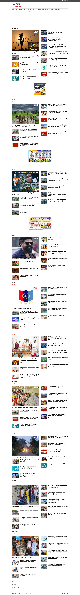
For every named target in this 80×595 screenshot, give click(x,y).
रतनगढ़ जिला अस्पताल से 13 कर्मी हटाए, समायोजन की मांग (28, 525)
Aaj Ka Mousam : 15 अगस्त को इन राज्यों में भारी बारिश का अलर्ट (29, 211)
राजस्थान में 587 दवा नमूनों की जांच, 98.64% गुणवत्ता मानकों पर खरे (57, 558)
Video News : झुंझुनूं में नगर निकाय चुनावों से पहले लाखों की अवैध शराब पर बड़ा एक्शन (57, 401)
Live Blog (20, 9)
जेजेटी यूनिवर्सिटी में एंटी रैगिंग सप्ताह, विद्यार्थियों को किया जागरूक (29, 318)
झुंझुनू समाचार (14, 381)
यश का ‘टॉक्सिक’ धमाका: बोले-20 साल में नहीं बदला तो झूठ (24, 258)
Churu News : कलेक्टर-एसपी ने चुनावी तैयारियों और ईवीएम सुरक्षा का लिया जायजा (56, 493)
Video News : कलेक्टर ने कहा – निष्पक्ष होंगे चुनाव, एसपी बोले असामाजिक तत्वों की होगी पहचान (58, 52)
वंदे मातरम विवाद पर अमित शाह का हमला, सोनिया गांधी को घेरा (29, 368)
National (46, 9)
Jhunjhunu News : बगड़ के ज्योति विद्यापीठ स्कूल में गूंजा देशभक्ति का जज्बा (57, 309)
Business (50, 11)
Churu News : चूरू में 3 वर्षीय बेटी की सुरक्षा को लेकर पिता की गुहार (29, 70)
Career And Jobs (57, 9)
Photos (17, 9)
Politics (29, 9)
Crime (33, 9)
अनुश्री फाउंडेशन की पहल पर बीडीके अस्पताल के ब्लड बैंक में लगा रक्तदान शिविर (58, 544)
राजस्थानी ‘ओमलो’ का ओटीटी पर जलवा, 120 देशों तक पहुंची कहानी (29, 269)
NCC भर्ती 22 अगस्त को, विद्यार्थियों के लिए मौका (21, 308)
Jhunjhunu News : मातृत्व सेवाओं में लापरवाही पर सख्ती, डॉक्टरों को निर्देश (28, 561)
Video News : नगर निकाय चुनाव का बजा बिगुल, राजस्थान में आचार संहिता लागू (57, 105)
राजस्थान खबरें (14, 99)
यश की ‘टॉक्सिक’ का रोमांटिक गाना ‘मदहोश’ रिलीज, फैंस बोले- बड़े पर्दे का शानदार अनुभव (56, 266)
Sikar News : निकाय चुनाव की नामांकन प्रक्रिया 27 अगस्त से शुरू (28, 77)
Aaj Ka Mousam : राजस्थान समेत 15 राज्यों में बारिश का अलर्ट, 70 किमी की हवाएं (29, 204)
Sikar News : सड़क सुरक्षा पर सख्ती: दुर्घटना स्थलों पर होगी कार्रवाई (57, 59)
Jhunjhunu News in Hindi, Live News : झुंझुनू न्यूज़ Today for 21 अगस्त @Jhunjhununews (57, 416)
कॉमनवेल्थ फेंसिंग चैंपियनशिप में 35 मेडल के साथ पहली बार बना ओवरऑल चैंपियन (57, 344)
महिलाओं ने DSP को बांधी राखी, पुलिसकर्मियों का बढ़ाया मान (57, 514)
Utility (34, 11)
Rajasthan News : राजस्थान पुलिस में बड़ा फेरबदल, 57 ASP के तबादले (57, 112)
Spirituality (41, 11)
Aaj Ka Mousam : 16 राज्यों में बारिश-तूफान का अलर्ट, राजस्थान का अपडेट (29, 197)
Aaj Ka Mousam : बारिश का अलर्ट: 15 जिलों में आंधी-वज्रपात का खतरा (29, 56)
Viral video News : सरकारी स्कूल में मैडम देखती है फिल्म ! (57, 302)
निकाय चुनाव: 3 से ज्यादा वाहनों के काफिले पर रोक (58, 464)
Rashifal (26, 11)
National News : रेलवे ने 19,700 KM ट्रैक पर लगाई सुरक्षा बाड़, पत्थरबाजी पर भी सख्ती (57, 351)
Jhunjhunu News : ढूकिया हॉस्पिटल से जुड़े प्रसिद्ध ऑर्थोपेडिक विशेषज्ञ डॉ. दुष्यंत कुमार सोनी (57, 551)
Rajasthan (30, 11)
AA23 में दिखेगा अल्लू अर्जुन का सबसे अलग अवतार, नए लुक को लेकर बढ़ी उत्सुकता (57, 252)
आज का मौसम (14, 167)
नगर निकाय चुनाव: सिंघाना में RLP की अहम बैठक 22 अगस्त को (58, 408)
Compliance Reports (15, 590)
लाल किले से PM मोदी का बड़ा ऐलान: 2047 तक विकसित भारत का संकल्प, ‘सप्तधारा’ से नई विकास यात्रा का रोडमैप (29, 376)
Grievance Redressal (15, 588)
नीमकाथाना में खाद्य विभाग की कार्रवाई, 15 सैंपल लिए (22, 557)
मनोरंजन (13, 232)
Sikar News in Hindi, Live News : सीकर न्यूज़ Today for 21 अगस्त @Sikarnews (28, 475)
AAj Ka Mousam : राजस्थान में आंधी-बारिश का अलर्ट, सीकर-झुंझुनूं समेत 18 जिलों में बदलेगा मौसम (25, 125)
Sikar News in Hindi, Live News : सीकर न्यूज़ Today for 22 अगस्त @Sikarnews (56, 32)
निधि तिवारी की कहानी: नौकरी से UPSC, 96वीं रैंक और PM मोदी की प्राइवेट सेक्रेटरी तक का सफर (57, 338)
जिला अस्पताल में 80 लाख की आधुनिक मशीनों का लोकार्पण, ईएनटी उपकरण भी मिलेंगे (58, 565)
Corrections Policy (15, 587)
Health (20, 11)
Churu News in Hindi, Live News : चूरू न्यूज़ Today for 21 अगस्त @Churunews (57, 501)
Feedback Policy (15, 585)
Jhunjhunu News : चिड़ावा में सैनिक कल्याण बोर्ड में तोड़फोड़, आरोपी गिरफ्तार (58, 394)
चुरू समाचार (14, 480)
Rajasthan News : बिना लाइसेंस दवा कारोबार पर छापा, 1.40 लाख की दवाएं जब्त (58, 73)
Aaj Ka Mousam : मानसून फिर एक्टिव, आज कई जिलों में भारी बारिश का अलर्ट (57, 186)
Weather (39, 9)
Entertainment (15, 11)
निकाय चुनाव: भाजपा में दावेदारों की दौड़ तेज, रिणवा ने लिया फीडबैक (58, 507)
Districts (25, 9)
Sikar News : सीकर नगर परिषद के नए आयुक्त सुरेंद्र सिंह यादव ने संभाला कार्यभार (58, 437)
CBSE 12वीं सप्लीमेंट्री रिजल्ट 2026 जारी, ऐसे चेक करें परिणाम (58, 358)
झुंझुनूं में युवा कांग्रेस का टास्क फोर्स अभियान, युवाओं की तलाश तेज (28, 411)
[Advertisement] (39, 18)
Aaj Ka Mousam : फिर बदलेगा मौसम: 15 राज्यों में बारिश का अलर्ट (29, 137)
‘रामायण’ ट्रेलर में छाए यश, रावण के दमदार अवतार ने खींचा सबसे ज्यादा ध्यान (57, 259)
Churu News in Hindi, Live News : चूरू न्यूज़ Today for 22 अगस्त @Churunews (57, 39)
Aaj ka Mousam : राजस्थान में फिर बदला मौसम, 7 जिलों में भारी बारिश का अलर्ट (57, 200)
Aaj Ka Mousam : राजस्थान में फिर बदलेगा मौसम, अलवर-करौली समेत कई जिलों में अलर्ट (57, 125)
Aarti (22, 11)
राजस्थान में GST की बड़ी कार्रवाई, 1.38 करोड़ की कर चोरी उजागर (57, 118)
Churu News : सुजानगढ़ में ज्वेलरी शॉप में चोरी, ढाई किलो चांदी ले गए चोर (25, 507)
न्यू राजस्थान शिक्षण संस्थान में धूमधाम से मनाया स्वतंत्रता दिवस (57, 295)
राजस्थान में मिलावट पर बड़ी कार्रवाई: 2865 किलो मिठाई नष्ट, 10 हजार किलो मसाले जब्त (28, 130)
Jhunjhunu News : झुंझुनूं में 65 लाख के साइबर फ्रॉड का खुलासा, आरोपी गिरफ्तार (29, 418)
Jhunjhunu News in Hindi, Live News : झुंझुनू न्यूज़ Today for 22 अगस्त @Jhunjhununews (57, 46)
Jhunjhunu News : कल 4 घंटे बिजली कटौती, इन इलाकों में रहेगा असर (24, 52)
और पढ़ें (13, 101)
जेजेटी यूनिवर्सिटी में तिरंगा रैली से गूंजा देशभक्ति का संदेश (58, 315)
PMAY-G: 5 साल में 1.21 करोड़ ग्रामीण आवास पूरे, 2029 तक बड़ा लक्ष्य (58, 365)
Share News (14, 584)
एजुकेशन (13, 282)
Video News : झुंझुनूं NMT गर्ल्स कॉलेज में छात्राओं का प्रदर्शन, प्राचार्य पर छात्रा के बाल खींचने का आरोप (29, 313)
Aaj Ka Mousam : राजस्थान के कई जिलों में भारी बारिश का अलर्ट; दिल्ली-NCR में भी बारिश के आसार (57, 194)
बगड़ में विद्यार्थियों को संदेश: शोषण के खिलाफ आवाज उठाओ (28, 325)
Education (46, 11)
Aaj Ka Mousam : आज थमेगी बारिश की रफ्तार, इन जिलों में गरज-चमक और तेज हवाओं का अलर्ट (57, 173)
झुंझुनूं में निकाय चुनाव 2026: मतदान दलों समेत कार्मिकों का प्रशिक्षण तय (29, 63)
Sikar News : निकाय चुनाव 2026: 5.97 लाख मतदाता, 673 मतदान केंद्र (57, 443)
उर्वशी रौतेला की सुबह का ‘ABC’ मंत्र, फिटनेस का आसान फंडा (29, 276)
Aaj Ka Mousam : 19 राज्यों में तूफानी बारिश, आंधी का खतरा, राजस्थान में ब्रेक (25, 193)
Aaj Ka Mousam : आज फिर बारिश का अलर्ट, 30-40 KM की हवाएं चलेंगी (58, 179)
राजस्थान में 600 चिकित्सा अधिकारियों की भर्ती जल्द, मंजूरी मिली (57, 537)
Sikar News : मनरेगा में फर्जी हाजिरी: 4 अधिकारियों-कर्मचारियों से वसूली (56, 450)
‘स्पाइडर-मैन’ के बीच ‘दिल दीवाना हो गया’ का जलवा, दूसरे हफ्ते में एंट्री (56, 245)
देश (12, 332)
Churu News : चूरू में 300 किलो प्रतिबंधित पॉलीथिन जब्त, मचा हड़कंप (57, 486)
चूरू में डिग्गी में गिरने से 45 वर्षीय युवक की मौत (29, 510)
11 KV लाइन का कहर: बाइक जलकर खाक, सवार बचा (22, 457)
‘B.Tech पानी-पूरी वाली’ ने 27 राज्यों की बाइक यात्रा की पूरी (24, 358)
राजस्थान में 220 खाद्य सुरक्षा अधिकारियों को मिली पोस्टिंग (29, 568)
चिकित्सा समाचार (15, 531)
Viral (43, 9)
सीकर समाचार (14, 431)
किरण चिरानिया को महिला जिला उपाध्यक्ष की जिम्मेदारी (56, 457)
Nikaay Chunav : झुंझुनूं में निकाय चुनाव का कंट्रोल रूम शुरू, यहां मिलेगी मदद (29, 424)
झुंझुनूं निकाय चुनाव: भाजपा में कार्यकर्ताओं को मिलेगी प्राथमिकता (24, 407)
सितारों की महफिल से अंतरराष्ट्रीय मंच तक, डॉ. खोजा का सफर (57, 238)
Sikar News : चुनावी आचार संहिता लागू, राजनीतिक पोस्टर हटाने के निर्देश (28, 467)
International (51, 9)
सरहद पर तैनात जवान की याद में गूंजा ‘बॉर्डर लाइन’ (29, 261)
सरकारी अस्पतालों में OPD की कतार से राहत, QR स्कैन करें (28, 575)
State (36, 9)
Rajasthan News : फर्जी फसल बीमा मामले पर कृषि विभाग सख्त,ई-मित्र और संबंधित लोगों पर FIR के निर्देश (29, 145)
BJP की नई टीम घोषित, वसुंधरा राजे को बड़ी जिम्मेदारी (28, 361)
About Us (14, 581)
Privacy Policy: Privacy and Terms (26, 593)
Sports (37, 11)
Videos (13, 9)
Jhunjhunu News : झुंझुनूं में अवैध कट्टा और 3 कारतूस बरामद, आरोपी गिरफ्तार (57, 387)
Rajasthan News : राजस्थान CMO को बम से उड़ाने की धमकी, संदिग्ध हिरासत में (57, 132)
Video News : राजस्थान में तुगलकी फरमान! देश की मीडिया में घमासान (57, 288)
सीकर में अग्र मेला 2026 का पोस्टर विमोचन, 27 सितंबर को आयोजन (29, 460)
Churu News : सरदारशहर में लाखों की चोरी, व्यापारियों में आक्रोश (29, 518)
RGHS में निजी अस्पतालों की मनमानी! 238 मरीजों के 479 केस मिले (57, 66)
